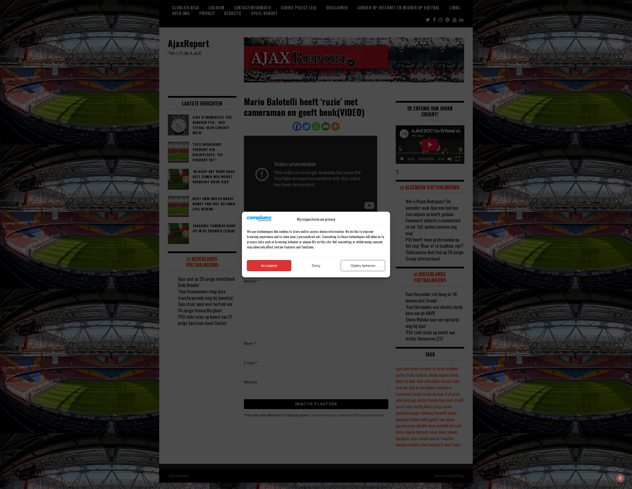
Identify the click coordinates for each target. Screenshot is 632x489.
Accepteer (269, 265)
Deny (316, 265)
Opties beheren (363, 265)
